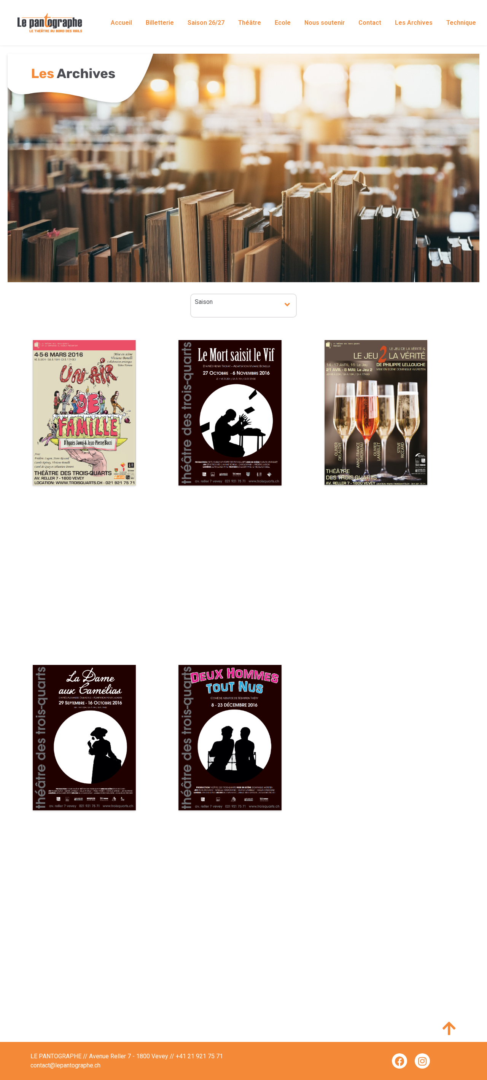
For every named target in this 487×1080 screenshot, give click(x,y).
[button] (287, 304)
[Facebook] (399, 1061)
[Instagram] (422, 1061)
